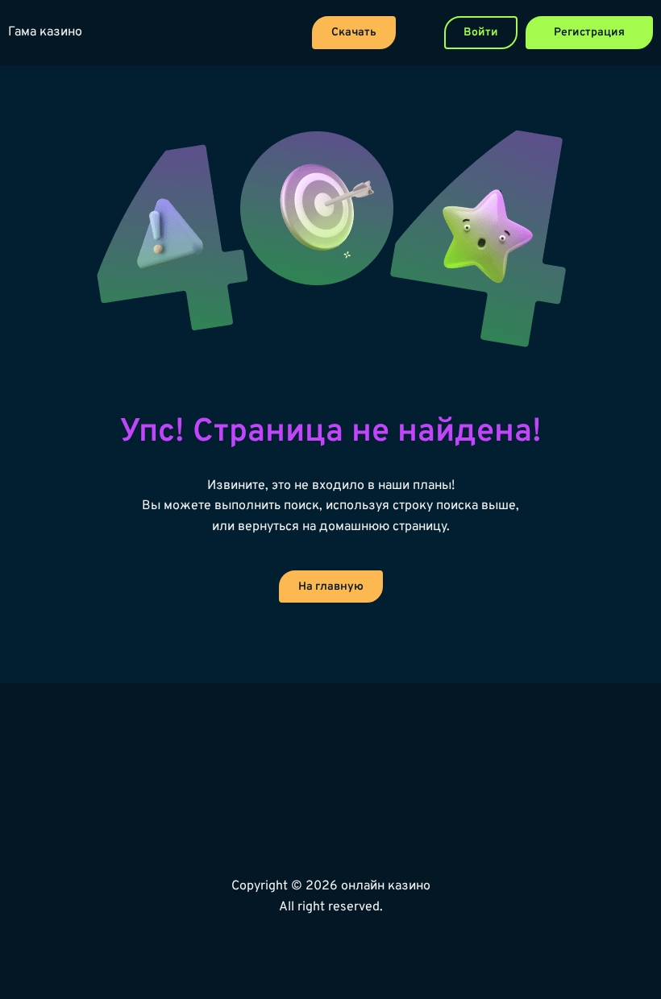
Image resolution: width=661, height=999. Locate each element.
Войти (481, 32)
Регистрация (589, 32)
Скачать (353, 32)
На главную (331, 587)
